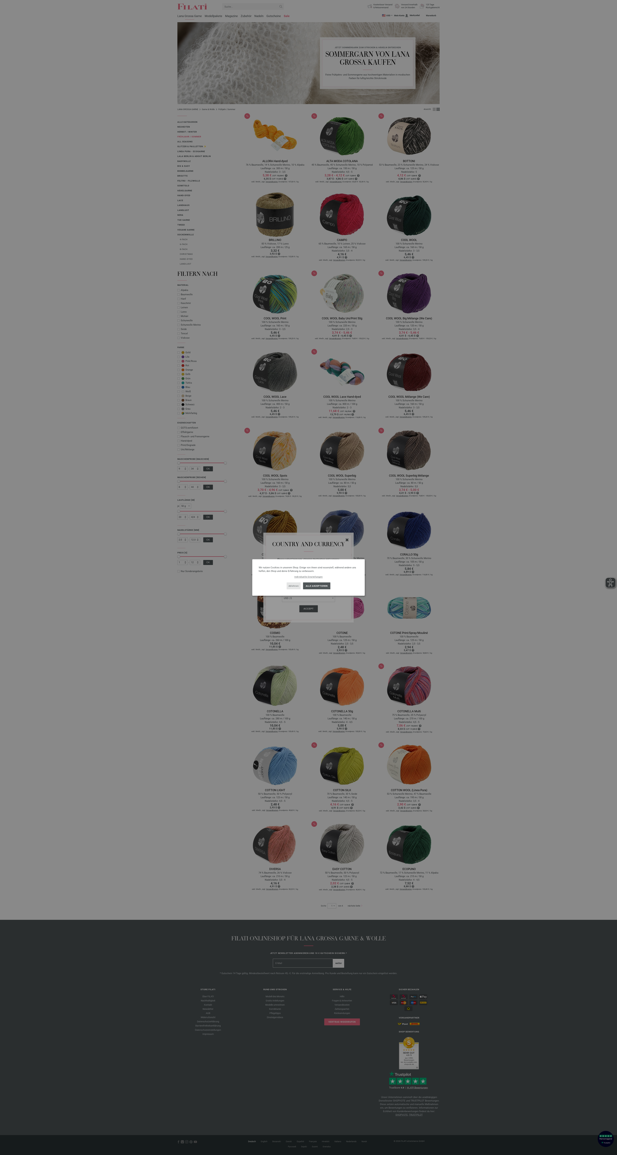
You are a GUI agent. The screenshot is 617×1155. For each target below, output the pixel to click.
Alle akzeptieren (317, 586)
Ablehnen (294, 586)
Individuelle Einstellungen (308, 577)
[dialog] (308, 577)
